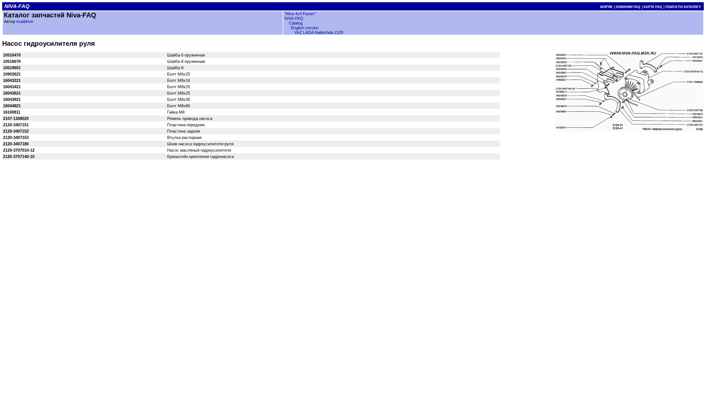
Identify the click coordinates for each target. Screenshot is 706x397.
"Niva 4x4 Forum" (300, 13)
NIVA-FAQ (293, 18)
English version (305, 27)
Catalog (295, 23)
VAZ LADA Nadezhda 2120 (318, 32)
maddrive (24, 21)
